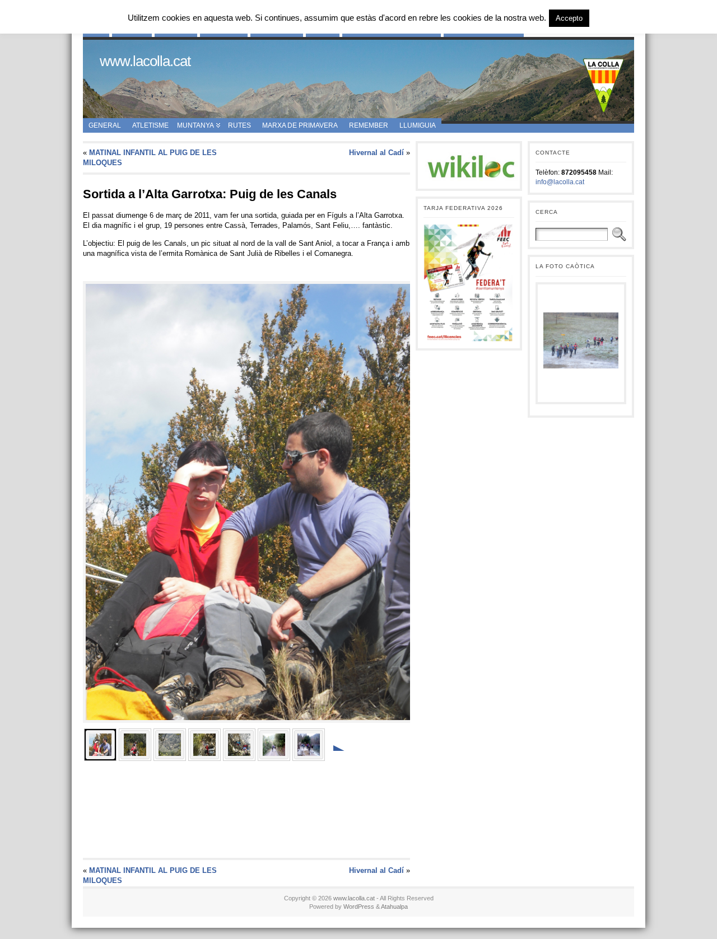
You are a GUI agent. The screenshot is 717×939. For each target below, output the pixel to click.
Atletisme (150, 125)
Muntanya (195, 125)
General (105, 125)
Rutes (239, 125)
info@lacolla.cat (560, 182)
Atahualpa (394, 906)
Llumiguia (417, 125)
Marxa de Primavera (300, 125)
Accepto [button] (569, 18)
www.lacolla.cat (145, 61)
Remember (368, 125)
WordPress (358, 906)
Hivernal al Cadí (376, 152)
